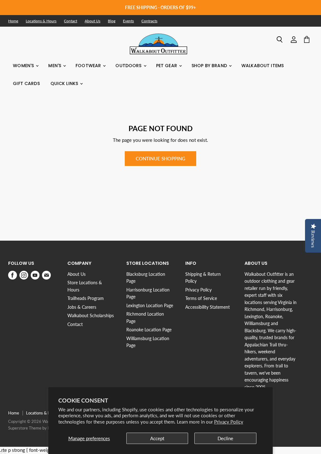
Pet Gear (167, 65)
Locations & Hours (41, 21)
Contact (70, 21)
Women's (24, 65)
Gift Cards (26, 83)
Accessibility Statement (207, 307)
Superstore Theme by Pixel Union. (38, 427)
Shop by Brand (210, 65)
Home (13, 21)
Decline (225, 438)
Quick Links (65, 83)
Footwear (89, 65)
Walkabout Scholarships (90, 315)
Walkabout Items (262, 65)
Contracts (149, 21)
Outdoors (129, 65)
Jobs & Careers (81, 307)
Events (128, 21)
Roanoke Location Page (148, 329)
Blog (111, 21)
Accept (157, 438)
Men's (55, 65)
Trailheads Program (85, 298)
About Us (92, 21)
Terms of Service (201, 298)
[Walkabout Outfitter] (158, 44)
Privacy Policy (228, 422)
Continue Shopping (161, 158)
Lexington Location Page (149, 305)
